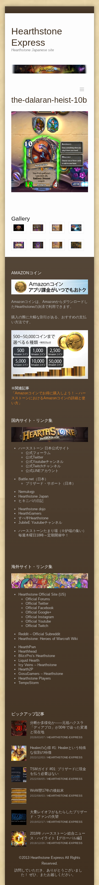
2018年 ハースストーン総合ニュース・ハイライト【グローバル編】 (57, 835)
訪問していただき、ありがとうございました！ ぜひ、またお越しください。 (48, 872)
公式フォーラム (38, 453)
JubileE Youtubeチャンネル (40, 522)
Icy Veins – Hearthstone (37, 665)
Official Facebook (40, 608)
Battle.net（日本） (33, 479)
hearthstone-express (64, 737)
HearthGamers (30, 513)
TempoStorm (28, 683)
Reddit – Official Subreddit (39, 634)
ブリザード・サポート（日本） (51, 483)
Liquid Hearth (28, 660)
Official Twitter (37, 603)
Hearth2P (25, 669)
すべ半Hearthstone (33, 518)
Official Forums (38, 599)
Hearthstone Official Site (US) (42, 594)
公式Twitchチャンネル (43, 466)
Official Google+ (38, 612)
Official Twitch (37, 626)
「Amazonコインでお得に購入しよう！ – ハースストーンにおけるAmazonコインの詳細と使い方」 (48, 398)
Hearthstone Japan (33, 496)
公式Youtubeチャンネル (45, 462)
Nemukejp (26, 492)
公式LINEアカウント (42, 471)
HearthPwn (27, 647)
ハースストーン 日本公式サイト (44, 448)
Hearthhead (27, 651)
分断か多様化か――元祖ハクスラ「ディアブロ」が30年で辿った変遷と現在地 (58, 727)
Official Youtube (38, 621)
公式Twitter (34, 457)
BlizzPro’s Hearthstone (36, 656)
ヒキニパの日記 (30, 501)
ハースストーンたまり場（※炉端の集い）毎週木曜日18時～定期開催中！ (52, 533)
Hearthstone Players (34, 678)
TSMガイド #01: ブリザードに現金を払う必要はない (58, 771)
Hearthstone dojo (31, 509)
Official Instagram (40, 617)
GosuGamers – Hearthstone (40, 674)
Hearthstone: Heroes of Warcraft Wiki (48, 639)
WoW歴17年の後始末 (47, 790)
